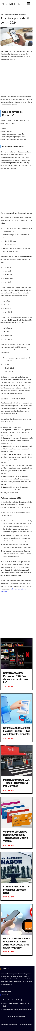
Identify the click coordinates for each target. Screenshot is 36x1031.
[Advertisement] (18, 78)
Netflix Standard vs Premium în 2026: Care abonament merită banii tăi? (15, 677)
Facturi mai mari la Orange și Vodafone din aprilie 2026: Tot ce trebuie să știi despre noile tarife (16, 943)
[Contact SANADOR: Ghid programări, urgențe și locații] (16, 867)
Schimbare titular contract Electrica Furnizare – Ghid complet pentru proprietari (16, 730)
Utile (1, 14)
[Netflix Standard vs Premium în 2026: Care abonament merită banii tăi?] (16, 654)
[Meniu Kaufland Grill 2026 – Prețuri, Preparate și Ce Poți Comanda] (16, 760)
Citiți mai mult (8, 686)
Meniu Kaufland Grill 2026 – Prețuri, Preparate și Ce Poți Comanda (16, 782)
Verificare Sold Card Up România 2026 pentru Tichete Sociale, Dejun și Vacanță (15, 836)
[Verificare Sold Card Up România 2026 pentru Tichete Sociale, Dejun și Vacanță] (16, 812)
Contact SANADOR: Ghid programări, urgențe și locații (16, 889)
